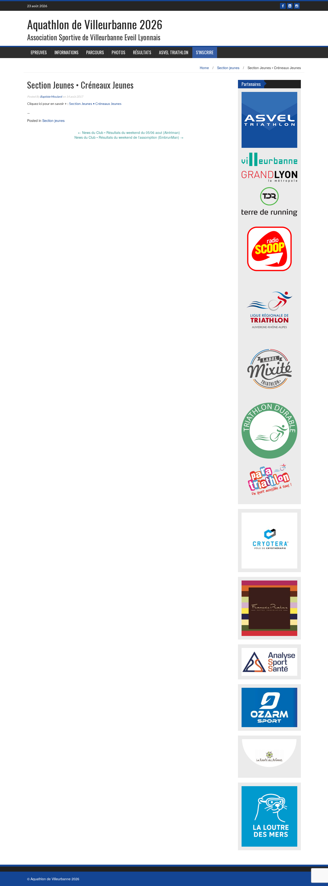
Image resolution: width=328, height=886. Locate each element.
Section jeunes (228, 67)
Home (204, 67)
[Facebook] (283, 6)
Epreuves (39, 52)
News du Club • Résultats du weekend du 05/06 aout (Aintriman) (129, 132)
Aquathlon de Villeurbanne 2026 (94, 24)
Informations (67, 52)
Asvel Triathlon (173, 52)
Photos (118, 52)
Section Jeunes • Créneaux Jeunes (95, 104)
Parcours (95, 52)
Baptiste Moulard (51, 96)
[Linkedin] (290, 6)
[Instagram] (297, 6)
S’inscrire (204, 52)
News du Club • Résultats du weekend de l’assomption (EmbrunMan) (128, 137)
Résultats (142, 52)
